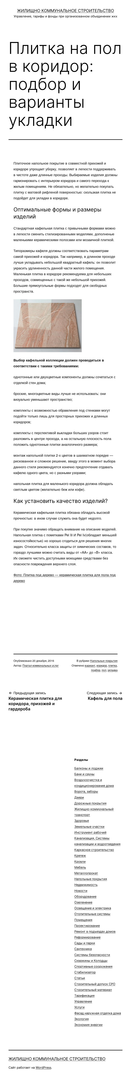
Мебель (80, 867)
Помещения (83, 920)
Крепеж (80, 855)
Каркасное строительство (94, 850)
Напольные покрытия (104, 661)
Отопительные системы (92, 914)
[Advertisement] (65, 612)
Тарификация (84, 995)
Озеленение (83, 902)
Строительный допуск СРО (94, 984)
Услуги (79, 1007)
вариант (90, 665)
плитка (112, 665)
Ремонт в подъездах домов (94, 931)
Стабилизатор (85, 972)
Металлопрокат (86, 873)
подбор (95, 670)
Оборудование (85, 896)
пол (104, 670)
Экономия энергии (88, 1025)
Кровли (80, 861)
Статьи (79, 978)
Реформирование (87, 937)
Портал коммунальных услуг (41, 665)
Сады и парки (84, 943)
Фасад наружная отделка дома (97, 1013)
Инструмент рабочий (90, 832)
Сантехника (83, 949)
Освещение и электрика (92, 908)
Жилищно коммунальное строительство (65, 10)
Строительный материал (93, 990)
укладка (113, 670)
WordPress (43, 1067)
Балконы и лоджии (88, 768)
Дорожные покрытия (90, 803)
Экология (81, 1019)
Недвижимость (86, 885)
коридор (102, 665)
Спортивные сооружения (93, 966)
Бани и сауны (84, 774)
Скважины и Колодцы (90, 960)
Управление (83, 1001)
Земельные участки (89, 826)
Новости (80, 891)
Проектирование (87, 925)
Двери (79, 797)
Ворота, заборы (86, 791)
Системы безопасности (92, 955)
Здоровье (81, 820)
